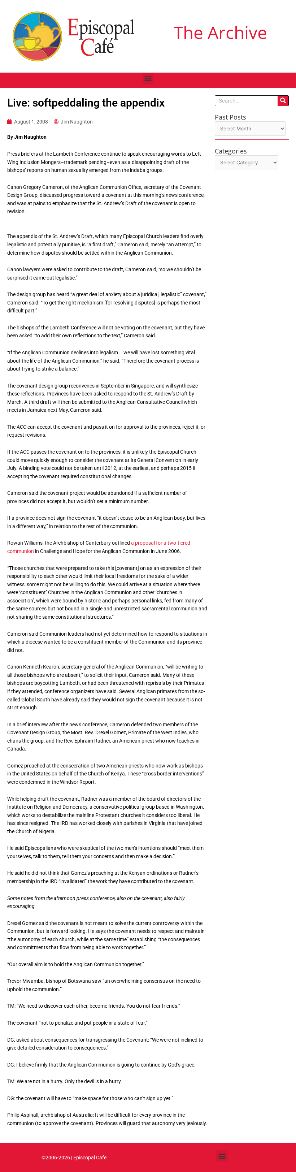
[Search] (283, 101)
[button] (148, 79)
